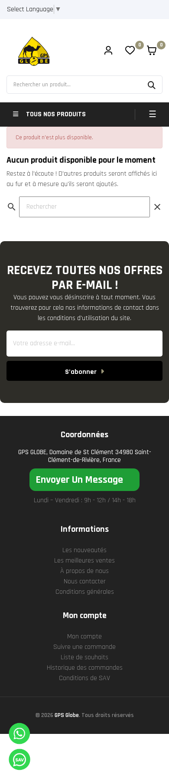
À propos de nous (84, 571)
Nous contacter (85, 581)
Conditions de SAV (84, 678)
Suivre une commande (84, 646)
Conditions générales (84, 591)
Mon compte (84, 636)
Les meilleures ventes (84, 560)
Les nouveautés (84, 550)
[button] (84, 479)
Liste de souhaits (84, 657)
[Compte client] (108, 51)
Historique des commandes (85, 667)
